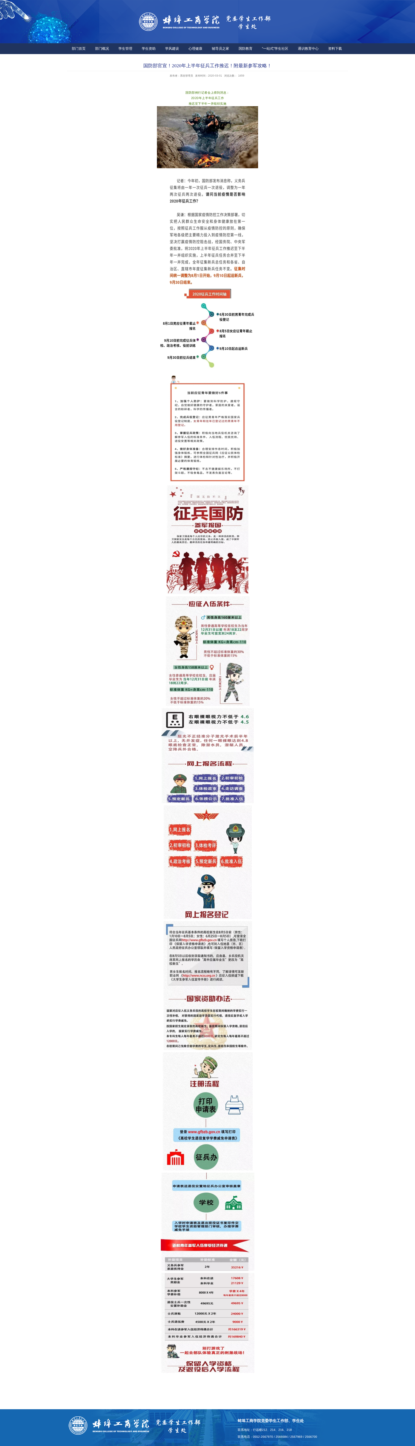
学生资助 (149, 48)
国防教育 (245, 48)
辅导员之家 (220, 48)
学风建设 (172, 48)
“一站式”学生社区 (275, 48)
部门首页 (79, 48)
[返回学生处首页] (207, 24)
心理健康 (195, 48)
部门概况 (102, 48)
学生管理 (125, 48)
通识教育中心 (308, 48)
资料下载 (335, 48)
